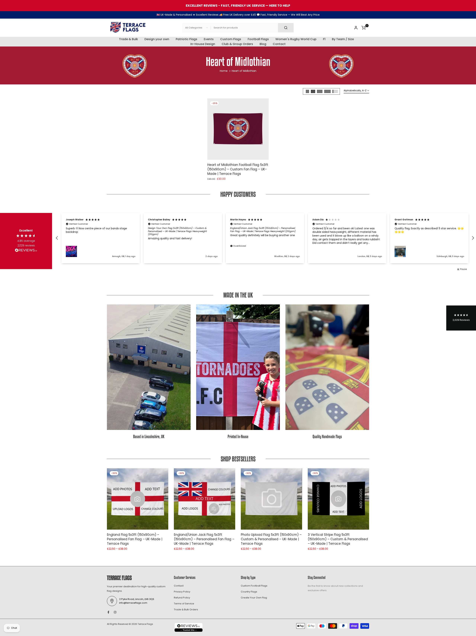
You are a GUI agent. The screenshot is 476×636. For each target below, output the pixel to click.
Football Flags (258, 39)
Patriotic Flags (186, 39)
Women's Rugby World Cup (295, 39)
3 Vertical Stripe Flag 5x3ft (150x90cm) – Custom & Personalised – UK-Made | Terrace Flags (338, 539)
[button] (57, 238)
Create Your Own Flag (254, 597)
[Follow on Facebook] (108, 612)
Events (209, 39)
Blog (263, 44)
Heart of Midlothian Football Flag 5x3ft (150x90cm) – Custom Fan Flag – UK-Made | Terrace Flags (237, 169)
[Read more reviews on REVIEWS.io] (26, 250)
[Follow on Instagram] (115, 612)
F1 (324, 39)
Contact (279, 44)
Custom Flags (230, 39)
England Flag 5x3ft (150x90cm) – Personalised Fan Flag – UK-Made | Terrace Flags (134, 539)
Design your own (156, 39)
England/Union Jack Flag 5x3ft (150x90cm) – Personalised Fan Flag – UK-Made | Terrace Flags (204, 539)
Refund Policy (182, 597)
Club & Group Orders (237, 44)
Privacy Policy (182, 591)
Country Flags (249, 591)
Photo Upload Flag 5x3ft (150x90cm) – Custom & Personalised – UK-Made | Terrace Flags (271, 539)
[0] (363, 28)
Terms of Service (184, 603)
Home (224, 71)
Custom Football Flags (254, 585)
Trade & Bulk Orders (186, 609)
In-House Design (202, 44)
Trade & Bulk (128, 39)
